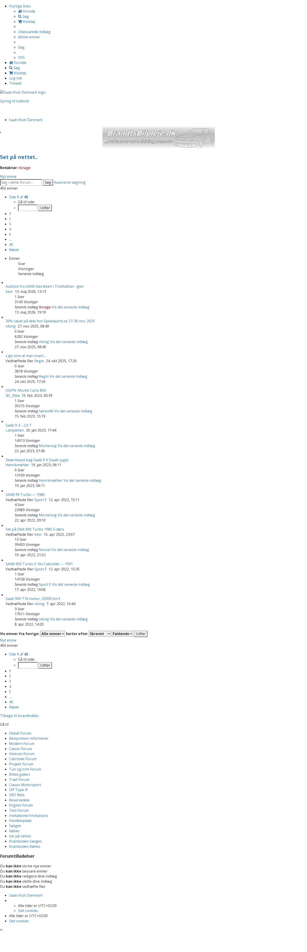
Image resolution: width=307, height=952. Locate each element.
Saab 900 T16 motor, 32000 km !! (33, 598)
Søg (48, 182)
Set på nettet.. (19, 157)
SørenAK (46, 411)
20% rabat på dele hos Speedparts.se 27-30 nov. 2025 (50, 321)
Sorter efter (77, 633)
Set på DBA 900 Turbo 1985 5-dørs (35, 529)
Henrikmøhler (17, 464)
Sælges (15, 825)
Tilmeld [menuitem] (15, 83)
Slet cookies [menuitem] (28, 910)
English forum (21, 805)
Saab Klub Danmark (25, 895)
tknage (25, 167)
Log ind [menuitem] (15, 78)
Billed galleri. (19, 774)
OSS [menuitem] (21, 57)
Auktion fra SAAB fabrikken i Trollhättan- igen (45, 286)
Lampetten (15, 430)
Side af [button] (18, 196)
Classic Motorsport (25, 784)
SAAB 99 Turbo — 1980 (25, 494)
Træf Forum (19, 779)
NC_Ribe (13, 395)
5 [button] (10, 234)
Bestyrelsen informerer (29, 738)
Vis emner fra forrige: (20, 633)
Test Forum (19, 810)
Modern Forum (21, 743)
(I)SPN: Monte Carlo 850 (26, 390)
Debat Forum (20, 733)
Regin (39, 360)
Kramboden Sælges (25, 841)
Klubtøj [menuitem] (28, 21)
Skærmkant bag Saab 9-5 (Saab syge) (37, 459)
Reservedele (19, 800)
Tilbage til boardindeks (19, 715)
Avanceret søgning (70, 182)
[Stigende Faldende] (122, 634)
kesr (9, 291)
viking (11, 326)
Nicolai (44, 549)
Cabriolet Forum (22, 758)
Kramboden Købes (24, 846)
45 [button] (11, 244)
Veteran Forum (21, 753)
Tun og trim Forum (25, 769)
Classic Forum (20, 748)
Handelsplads (20, 820)
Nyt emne (8, 176)
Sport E (40, 499)
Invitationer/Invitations (28, 815)
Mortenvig (48, 445)
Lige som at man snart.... (26, 355)
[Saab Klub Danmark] (23, 92)
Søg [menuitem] (25, 16)
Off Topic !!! (18, 789)
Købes (14, 830)
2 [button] (10, 218)
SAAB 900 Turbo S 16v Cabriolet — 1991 (39, 563)
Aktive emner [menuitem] (29, 36)
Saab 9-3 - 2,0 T (19, 425)
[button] (14, 249)
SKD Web (16, 794)
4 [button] (10, 229)
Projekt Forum (21, 764)
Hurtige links (20, 6)
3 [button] (10, 224)
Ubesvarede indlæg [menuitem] (34, 31)
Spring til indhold (14, 101)
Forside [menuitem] (28, 11)
